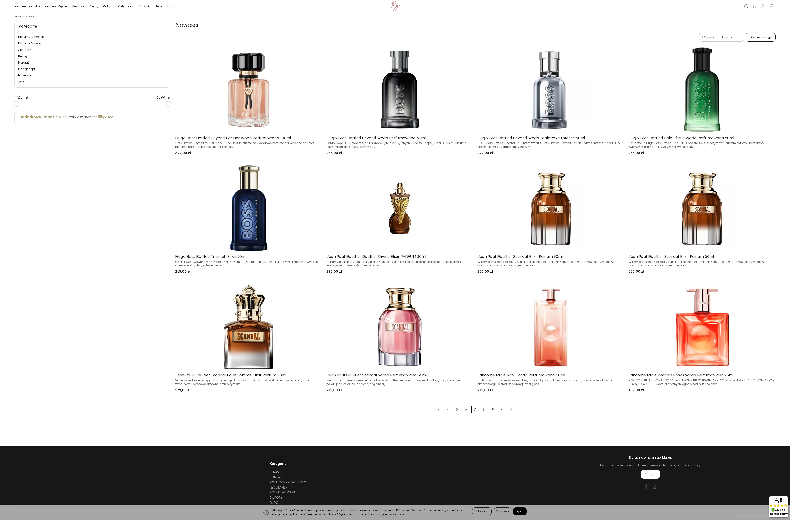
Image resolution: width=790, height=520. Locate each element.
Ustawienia (481, 511)
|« (439, 409)
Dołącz (650, 474)
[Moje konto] (763, 6)
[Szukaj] (746, 6)
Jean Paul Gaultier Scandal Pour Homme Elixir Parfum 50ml (231, 375)
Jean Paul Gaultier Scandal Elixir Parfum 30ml (520, 256)
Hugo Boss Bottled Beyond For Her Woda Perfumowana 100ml (233, 137)
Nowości (145, 6)
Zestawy (78, 6)
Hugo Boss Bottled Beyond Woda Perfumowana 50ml (376, 137)
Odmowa (502, 511)
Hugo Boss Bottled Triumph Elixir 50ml (210, 256)
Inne (159, 6)
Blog (169, 6)
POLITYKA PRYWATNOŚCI (288, 482)
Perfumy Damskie (27, 6)
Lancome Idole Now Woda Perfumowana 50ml (521, 375)
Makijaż (108, 6)
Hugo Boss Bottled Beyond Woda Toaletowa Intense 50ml (531, 137)
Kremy (93, 6)
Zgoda (519, 511)
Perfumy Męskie (56, 6)
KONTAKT (277, 477)
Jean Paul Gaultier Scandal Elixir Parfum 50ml (671, 256)
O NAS (274, 472)
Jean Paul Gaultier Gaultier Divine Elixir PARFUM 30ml (376, 256)
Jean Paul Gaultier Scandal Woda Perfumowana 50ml (376, 375)
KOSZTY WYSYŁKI (282, 492)
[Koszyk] (754, 6)
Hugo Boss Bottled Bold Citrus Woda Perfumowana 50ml (681, 137)
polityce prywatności (390, 514)
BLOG (274, 502)
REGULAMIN (278, 487)
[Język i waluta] (771, 6)
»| (511, 409)
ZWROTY (276, 497)
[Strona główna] (395, 6)
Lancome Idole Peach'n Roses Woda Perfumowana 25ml (681, 375)
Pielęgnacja (126, 6)
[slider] (16, 104)
